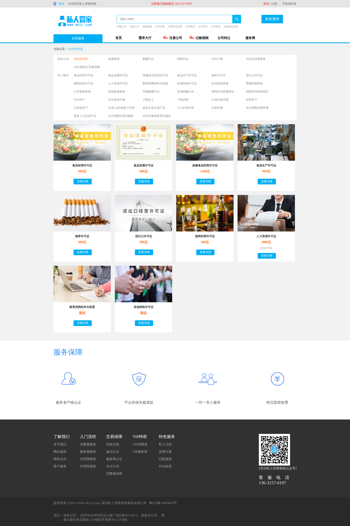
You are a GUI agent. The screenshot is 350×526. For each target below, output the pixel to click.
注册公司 (121, 26)
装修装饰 (114, 58)
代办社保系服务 (256, 58)
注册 (274, 3)
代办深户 (79, 99)
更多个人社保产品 (85, 115)
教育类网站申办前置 (155, 83)
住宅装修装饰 (219, 83)
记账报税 (147, 26)
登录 (266, 3)
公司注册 (160, 26)
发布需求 (272, 19)
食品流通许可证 (118, 75)
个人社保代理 (185, 107)
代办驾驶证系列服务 (121, 115)
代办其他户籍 (116, 99)
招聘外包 (182, 58)
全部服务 (77, 38)
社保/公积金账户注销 (121, 107)
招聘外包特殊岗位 (257, 91)
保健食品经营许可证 (155, 75)
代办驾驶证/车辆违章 (87, 67)
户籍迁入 (148, 99)
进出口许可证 (254, 75)
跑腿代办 (148, 58)
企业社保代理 (219, 99)
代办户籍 (217, 58)
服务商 (250, 38)
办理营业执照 (175, 26)
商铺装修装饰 (254, 83)
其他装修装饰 (116, 91)
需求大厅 (145, 38)
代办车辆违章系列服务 (157, 115)
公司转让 (203, 26)
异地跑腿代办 (185, 91)
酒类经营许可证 (84, 83)
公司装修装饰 (82, 91)
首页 (118, 38)
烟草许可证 (218, 75)
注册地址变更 (231, 26)
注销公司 (134, 26)
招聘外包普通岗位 (222, 91)
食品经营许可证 (84, 75)
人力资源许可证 (118, 83)
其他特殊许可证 (187, 83)
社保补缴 (217, 107)
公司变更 (216, 26)
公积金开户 (81, 107)
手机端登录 (289, 3)
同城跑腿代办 (151, 91)
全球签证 (190, 26)
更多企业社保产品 (154, 107)
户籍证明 (182, 99)
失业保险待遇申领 (257, 107)
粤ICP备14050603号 (163, 503)
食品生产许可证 (187, 75)
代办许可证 (76, 49)
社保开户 (251, 99)
